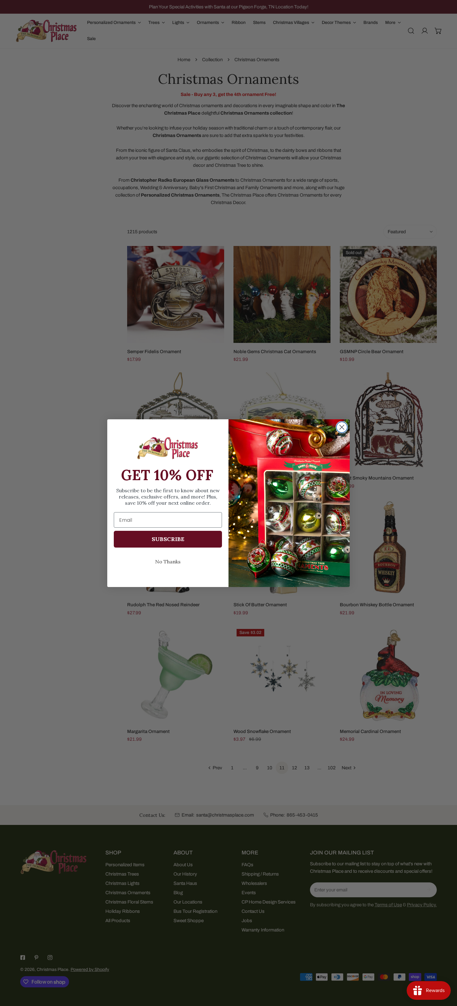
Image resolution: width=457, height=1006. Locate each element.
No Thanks (168, 561)
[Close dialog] (341, 427)
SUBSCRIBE (168, 539)
